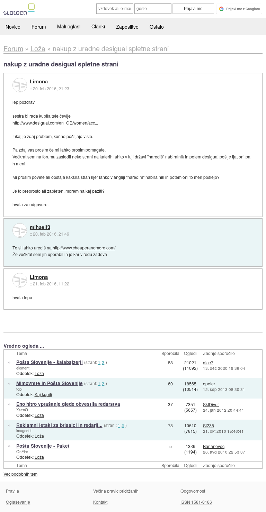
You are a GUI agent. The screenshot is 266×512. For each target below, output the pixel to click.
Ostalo (157, 26)
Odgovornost (192, 491)
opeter (209, 383)
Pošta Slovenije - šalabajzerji (49, 362)
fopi (19, 389)
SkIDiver (211, 404)
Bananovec (213, 446)
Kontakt (100, 502)
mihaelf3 (40, 227)
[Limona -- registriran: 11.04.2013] (19, 85)
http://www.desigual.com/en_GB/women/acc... (55, 123)
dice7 (208, 362)
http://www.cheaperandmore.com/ (84, 247)
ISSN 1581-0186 (196, 502)
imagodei (23, 430)
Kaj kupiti (43, 394)
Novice (13, 26)
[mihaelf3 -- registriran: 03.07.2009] (19, 230)
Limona (39, 81)
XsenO (22, 409)
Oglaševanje (18, 502)
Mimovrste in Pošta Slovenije (49, 383)
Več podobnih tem (20, 474)
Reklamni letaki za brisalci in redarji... (59, 425)
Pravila (12, 491)
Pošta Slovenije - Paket (43, 445)
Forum (39, 26)
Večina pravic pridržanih (116, 491)
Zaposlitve (127, 26)
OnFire (22, 451)
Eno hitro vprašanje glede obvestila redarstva (68, 404)
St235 (208, 425)
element (22, 368)
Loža (39, 373)
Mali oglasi (68, 26)
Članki (98, 26)
